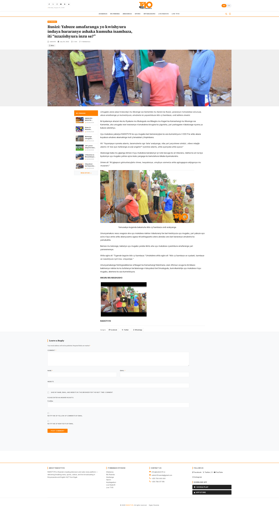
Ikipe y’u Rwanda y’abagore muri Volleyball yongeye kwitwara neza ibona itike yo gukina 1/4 (90, 128)
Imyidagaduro (111, 482)
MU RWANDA (115, 14)
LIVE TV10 (175, 14)
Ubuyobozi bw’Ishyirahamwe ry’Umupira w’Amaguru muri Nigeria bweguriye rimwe (90, 165)
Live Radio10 (110, 485)
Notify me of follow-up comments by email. (65, 416)
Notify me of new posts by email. (61, 424)
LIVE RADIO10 (163, 14)
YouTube (219, 472)
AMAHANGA (127, 14)
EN (229, 5)
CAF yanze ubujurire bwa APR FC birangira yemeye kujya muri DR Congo (90, 147)
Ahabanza (109, 472)
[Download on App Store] (68, 4)
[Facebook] (49, 4)
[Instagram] (57, 4)
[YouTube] (61, 4)
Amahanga (110, 477)
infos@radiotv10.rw (158, 472)
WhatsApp (138, 330)
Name (50, 370)
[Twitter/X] (53, 4)
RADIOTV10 (129, 505)
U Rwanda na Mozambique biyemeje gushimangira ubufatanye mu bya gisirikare (90, 156)
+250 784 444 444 (158, 478)
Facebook (113, 330)
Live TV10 (109, 487)
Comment (52, 350)
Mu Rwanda (110, 474)
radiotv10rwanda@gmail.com (162, 475)
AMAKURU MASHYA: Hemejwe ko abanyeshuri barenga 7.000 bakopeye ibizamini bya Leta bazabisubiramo (90, 119)
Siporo (108, 480)
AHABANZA (103, 14)
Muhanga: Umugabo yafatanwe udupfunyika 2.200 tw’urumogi (89, 137)
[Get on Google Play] (64, 4)
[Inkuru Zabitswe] (229, 14)
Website (51, 381)
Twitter (126, 330)
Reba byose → (86, 173)
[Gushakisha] (226, 14)
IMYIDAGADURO (149, 14)
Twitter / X (208, 472)
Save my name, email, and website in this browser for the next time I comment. (82, 392)
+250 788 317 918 (158, 482)
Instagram (198, 477)
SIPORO (137, 14)
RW (224, 5)
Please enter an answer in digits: (61, 397)
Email (122, 370)
